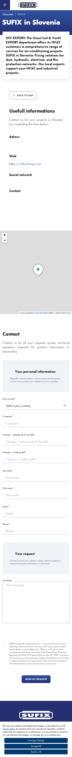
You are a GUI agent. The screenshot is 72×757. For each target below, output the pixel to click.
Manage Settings (36, 740)
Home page (8, 14)
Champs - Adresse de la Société (18, 434)
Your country (9, 398)
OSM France (66, 312)
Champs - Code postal (14, 452)
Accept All (36, 746)
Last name (7, 470)
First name (7, 488)
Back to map (24, 95)
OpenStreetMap (41, 312)
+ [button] (5, 235)
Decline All (36, 751)
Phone (6, 524)
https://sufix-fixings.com (25, 164)
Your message (7, 580)
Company (7, 416)
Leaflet (22, 312)
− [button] (5, 240)
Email (5, 506)
